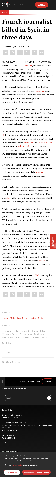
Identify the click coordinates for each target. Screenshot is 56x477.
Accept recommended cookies (36, 472)
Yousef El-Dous (40, 337)
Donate (48, 381)
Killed (42, 331)
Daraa (35, 331)
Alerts (4, 12)
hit (3, 135)
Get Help (42, 4)
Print (8, 343)
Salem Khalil (24, 147)
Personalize (12, 472)
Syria (40, 318)
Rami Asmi (29, 143)
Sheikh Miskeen (23, 337)
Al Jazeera (6, 331)
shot (8, 198)
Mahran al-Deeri (10, 334)
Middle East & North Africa (23, 318)
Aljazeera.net (27, 65)
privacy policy (17, 465)
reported (40, 91)
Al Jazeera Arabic (22, 331)
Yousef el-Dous (46, 143)
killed (36, 276)
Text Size (10, 353)
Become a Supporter (28, 381)
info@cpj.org (7, 443)
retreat (42, 261)
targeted (40, 172)
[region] (28, 464)
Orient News (26, 334)
